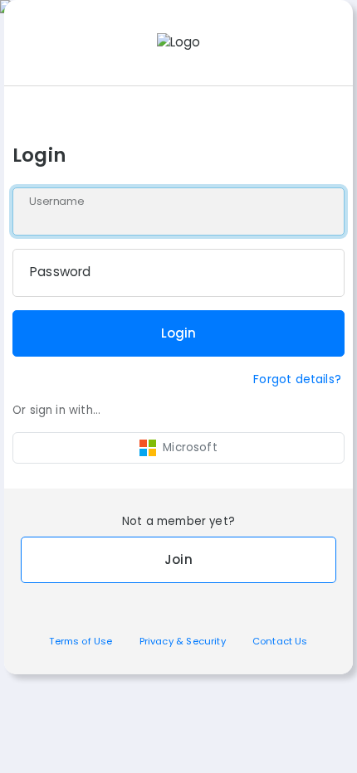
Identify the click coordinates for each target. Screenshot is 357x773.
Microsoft (190, 447)
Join (178, 559)
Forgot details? (297, 379)
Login (179, 333)
